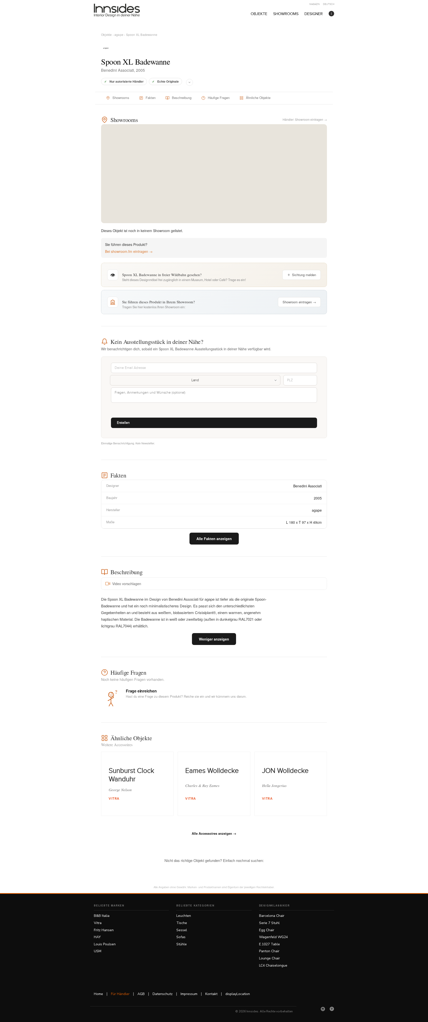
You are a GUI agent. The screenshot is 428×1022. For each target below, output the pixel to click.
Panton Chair (269, 951)
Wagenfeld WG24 (273, 937)
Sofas (181, 937)
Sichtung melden (304, 274)
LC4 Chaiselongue (273, 965)
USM (97, 951)
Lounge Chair (269, 958)
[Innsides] (125, 10)
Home (98, 994)
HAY (97, 937)
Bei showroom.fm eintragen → (129, 251)
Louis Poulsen (105, 944)
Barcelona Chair (271, 915)
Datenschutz (163, 994)
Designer (313, 14)
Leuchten (183, 915)
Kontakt (211, 994)
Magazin (314, 4)
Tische (181, 923)
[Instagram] (323, 1009)
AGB (141, 994)
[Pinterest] (332, 1009)
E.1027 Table (269, 944)
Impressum (189, 994)
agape (118, 34)
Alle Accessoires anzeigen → (214, 833)
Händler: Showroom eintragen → (305, 119)
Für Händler (120, 994)
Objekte (259, 14)
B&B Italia (101, 915)
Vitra (98, 923)
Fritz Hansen (104, 930)
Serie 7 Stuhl (269, 923)
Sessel (181, 930)
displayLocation (237, 994)
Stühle (181, 944)
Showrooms (285, 14)
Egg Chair (266, 930)
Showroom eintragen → (299, 302)
